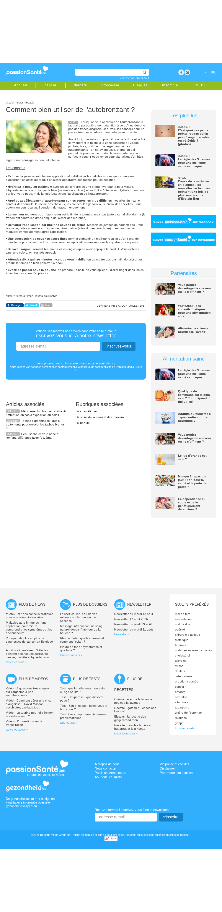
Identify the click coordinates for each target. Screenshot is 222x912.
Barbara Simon (24, 296)
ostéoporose (183, 676)
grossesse (110, 85)
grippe (179, 723)
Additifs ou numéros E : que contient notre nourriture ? (194, 417)
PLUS (200, 85)
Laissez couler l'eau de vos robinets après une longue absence (78, 617)
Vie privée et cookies (174, 764)
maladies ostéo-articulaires (193, 650)
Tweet (33, 305)
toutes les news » (16, 662)
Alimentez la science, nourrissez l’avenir (193, 330)
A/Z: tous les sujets (108, 777)
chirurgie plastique (187, 634)
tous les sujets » (186, 728)
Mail (47, 305)
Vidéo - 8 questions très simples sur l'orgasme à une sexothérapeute (28, 692)
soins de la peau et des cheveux (102, 417)
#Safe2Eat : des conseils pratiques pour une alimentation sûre (194, 311)
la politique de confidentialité (94, 367)
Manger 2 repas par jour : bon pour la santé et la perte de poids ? (192, 481)
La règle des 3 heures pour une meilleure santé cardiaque (194, 162)
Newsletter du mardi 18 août (133, 614)
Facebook (181, 72)
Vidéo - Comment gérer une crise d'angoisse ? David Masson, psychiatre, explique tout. (29, 704)
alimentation (183, 619)
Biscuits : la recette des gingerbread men (130, 718)
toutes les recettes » (126, 733)
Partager (16, 305)
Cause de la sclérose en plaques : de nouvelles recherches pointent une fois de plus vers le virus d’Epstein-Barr (194, 189)
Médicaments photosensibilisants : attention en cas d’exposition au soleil (36, 413)
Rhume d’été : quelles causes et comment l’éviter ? (82, 639)
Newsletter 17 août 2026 (131, 619)
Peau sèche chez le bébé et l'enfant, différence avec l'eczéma (32, 435)
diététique (181, 640)
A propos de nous (107, 764)
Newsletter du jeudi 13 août (133, 624)
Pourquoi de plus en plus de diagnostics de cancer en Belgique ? (29, 641)
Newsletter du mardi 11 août (133, 629)
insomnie (170, 85)
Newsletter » (121, 634)
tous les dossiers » (71, 655)
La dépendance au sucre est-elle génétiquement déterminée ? (192, 504)
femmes (180, 645)
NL (206, 72)
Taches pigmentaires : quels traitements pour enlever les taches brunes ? (35, 424)
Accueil (20, 85)
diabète (80, 85)
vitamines (181, 702)
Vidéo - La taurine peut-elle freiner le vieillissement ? (29, 714)
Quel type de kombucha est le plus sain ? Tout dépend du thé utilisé (195, 396)
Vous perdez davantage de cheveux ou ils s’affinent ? (195, 288)
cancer (50, 85)
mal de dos (182, 624)
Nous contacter (105, 768)
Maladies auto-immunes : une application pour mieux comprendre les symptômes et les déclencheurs (29, 628)
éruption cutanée (186, 681)
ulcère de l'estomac (188, 712)
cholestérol (182, 655)
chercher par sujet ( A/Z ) (134, 78)
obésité (180, 629)
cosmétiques (89, 411)
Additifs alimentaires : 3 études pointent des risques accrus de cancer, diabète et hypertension (27, 653)
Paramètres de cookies (176, 773)
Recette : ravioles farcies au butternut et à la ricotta (133, 726)
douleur (180, 671)
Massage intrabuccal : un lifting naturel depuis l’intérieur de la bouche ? (81, 629)
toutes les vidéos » (17, 729)
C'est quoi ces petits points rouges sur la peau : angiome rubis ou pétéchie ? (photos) (193, 137)
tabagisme (182, 707)
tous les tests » (68, 722)
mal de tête (182, 614)
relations (181, 718)
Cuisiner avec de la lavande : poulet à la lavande (134, 700)
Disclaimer (167, 768)
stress (179, 666)
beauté (85, 423)
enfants (180, 692)
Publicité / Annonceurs (110, 773)
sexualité (181, 697)
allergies (140, 85)
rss (187, 72)
